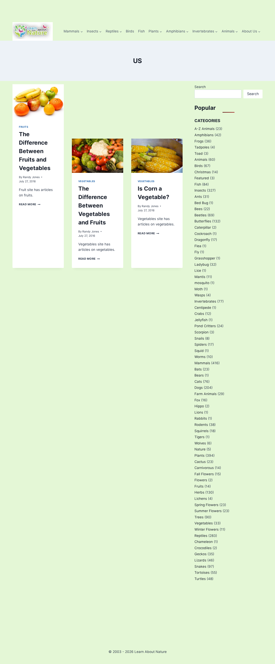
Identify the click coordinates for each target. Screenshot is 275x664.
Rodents (201, 425)
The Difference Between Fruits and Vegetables (35, 151)
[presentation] (38, 101)
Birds (130, 31)
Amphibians (204, 135)
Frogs (199, 141)
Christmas (202, 172)
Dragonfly (202, 240)
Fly (196, 252)
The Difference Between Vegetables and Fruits (94, 205)
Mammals (202, 363)
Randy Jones (31, 177)
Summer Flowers (208, 511)
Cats (198, 382)
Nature (200, 449)
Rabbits (200, 418)
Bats (198, 369)
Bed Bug (201, 203)
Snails (199, 338)
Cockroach (203, 234)
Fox (197, 400)
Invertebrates (205, 301)
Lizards (200, 560)
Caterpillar (202, 227)
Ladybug (201, 264)
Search (200, 87)
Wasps (199, 295)
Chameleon (203, 542)
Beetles (200, 215)
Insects (200, 190)
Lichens (200, 499)
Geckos (200, 554)
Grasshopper (204, 258)
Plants (199, 455)
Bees (198, 209)
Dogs (198, 388)
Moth (198, 289)
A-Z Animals (204, 129)
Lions (198, 412)
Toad (198, 153)
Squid (199, 351)
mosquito (201, 283)
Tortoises (202, 573)
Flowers (200, 480)
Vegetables (86, 181)
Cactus (200, 462)
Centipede (202, 308)
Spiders (200, 344)
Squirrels (201, 431)
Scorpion (201, 332)
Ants (198, 197)
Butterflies (202, 221)
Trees (199, 517)
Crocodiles (203, 548)
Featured (201, 178)
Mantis (199, 277)
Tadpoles (201, 147)
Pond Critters (205, 326)
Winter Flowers (206, 529)
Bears (199, 375)
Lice (197, 271)
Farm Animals (205, 394)
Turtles (200, 579)
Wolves (200, 443)
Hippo (199, 406)
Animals (200, 160)
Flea (197, 246)
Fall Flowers (204, 474)
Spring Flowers (206, 505)
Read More (29, 204)
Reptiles (200, 536)
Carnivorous (204, 468)
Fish (141, 31)
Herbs (199, 492)
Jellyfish (201, 320)
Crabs (199, 314)
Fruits (23, 126)
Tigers (199, 437)
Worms (200, 357)
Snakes (200, 566)
